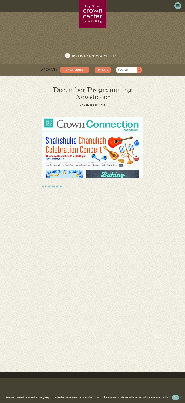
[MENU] (177, 5)
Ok (175, 397)
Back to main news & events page (96, 56)
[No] (180, 397)
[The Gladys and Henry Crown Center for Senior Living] (92, 14)
